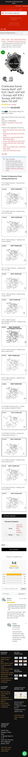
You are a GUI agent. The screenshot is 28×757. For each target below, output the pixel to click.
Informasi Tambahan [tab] (10, 516)
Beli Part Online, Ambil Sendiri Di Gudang (5, 693)
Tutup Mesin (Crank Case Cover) (16, 41)
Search (24, 588)
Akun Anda (18, 6)
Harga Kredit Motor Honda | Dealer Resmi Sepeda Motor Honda (14, 9)
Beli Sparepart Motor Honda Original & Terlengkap (7, 680)
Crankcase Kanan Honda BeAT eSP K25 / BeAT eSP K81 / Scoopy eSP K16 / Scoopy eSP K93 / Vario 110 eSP (17, 607)
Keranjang (25, 6)
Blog (2, 661)
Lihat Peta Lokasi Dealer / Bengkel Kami (19, 717)
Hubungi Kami (5, 697)
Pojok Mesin (4, 676)
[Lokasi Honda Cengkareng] (20, 698)
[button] (2, 29)
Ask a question (14, 549)
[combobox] (14, 13)
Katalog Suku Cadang (7, 672)
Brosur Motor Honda (7, 663)
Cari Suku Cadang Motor (7, 33)
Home (3, 39)
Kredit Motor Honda (7, 674)
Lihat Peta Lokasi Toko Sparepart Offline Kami (6, 749)
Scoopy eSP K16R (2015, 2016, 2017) (14, 141)
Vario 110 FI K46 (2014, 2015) (11, 150)
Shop (7, 39)
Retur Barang (4, 703)
